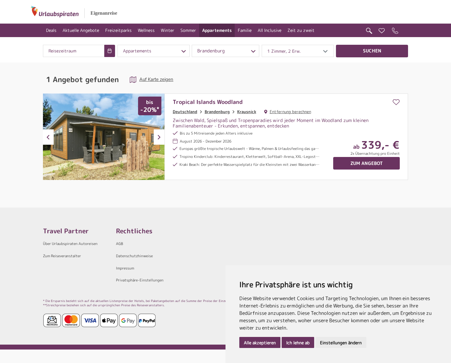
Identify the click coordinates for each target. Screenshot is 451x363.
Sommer (188, 30)
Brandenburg (217, 111)
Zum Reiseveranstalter (62, 255)
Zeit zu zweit (300, 30)
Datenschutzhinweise (134, 255)
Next (159, 137)
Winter (167, 30)
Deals (51, 30)
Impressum (125, 268)
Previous (48, 137)
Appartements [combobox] (137, 51)
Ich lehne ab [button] (298, 343)
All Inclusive (269, 30)
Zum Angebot (366, 163)
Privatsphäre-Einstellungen (140, 280)
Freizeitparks (118, 30)
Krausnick (246, 111)
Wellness (146, 30)
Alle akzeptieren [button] (260, 343)
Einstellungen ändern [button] (341, 343)
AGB (119, 243)
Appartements (217, 30)
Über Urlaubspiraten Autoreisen (70, 243)
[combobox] (73, 51)
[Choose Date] (109, 51)
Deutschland (185, 111)
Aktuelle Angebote (81, 30)
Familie (245, 30)
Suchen (372, 51)
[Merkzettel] (382, 31)
